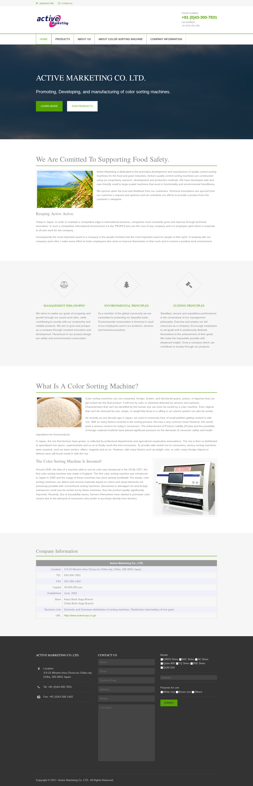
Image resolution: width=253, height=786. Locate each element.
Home (44, 39)
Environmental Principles (126, 305)
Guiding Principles (188, 305)
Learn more (49, 106)
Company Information (166, 39)
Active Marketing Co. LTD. (73, 780)
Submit (169, 702)
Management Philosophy (64, 305)
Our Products (82, 106)
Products (62, 39)
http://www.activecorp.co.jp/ (80, 615)
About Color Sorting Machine (121, 39)
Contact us (66, 3)
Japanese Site (46, 3)
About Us (84, 39)
